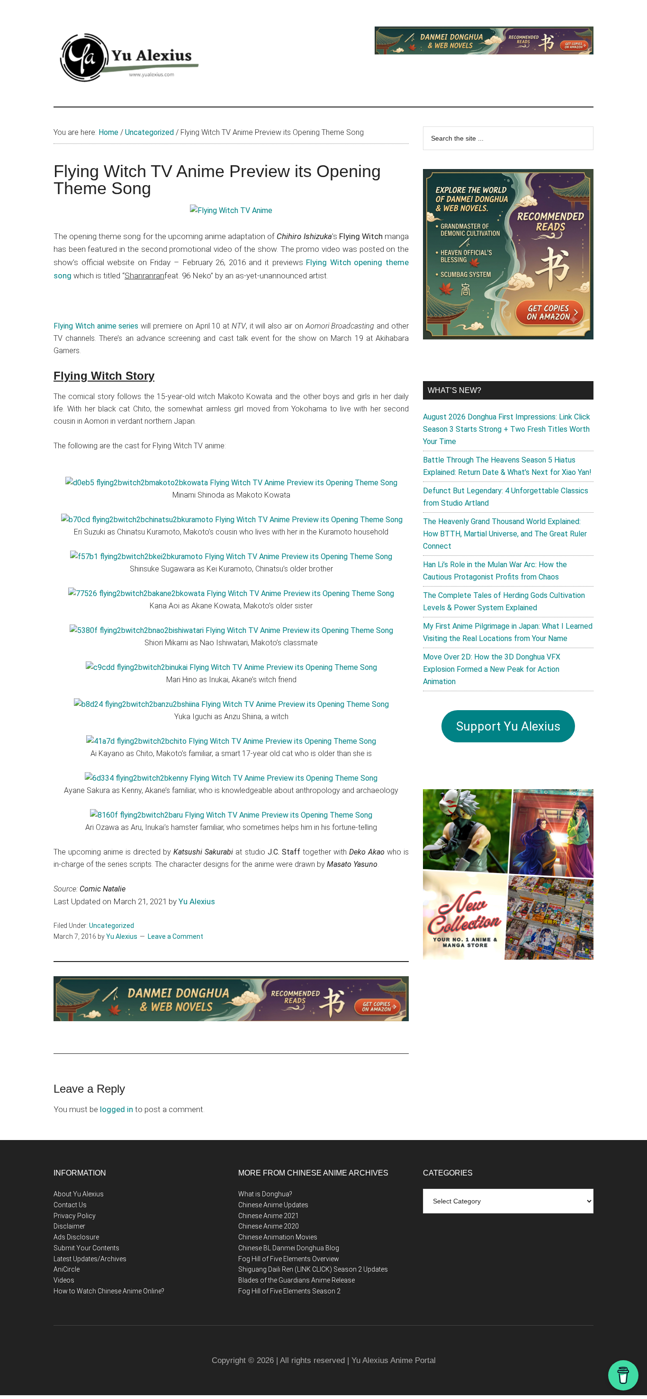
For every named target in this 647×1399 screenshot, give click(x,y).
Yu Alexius (197, 901)
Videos (64, 1280)
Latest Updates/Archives (90, 1259)
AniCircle (67, 1269)
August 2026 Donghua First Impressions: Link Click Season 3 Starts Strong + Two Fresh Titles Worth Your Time (506, 429)
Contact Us (70, 1205)
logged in (116, 1109)
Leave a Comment (175, 936)
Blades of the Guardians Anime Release (296, 1280)
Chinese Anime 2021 (268, 1216)
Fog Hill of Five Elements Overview (288, 1259)
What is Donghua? (265, 1194)
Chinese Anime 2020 (268, 1226)
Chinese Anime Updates (273, 1205)
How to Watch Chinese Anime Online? (109, 1291)
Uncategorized (111, 925)
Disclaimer (69, 1226)
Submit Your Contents (86, 1248)
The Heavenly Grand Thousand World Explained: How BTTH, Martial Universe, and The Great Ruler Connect (505, 534)
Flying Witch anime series (96, 325)
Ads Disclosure (76, 1237)
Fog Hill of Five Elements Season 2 (289, 1291)
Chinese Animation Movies (277, 1237)
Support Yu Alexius (508, 726)
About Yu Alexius (79, 1194)
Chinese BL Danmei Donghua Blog (288, 1248)
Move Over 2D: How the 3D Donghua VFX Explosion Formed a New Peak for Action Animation (491, 669)
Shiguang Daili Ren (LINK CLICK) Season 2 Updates (313, 1269)
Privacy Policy (75, 1216)
